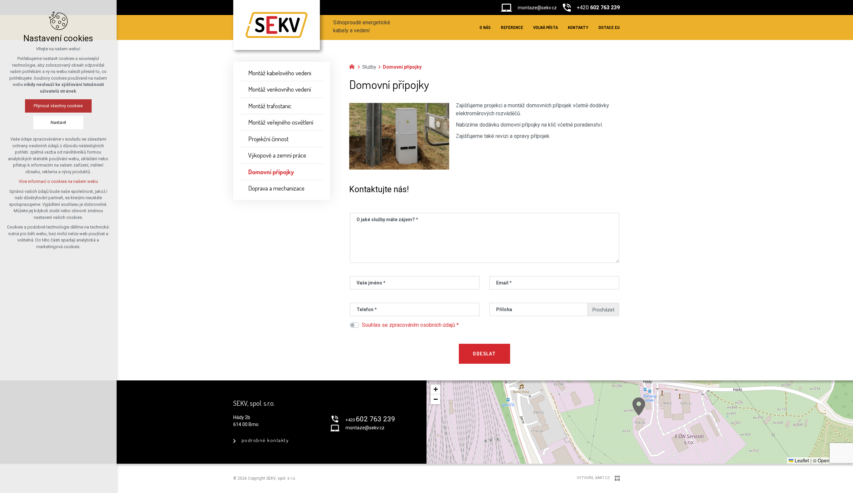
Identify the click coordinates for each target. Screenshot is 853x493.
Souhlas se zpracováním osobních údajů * (410, 325)
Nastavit (58, 122)
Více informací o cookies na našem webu (58, 181)
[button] (638, 406)
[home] (353, 66)
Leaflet (801, 460)
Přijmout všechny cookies (58, 105)
